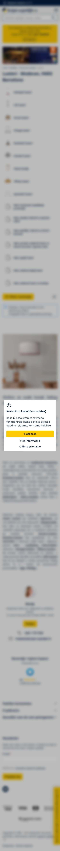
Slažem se (30, 434)
